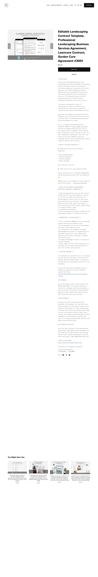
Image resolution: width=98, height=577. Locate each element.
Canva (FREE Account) (79, 126)
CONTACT (65, 5)
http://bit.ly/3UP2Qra (80, 183)
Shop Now (89, 5)
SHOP (48, 5)
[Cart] (81, 5)
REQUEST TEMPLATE (56, 5)
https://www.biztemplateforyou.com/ (70, 342)
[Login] (78, 5)
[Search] (75, 5)
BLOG (71, 5)
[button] (9, 46)
